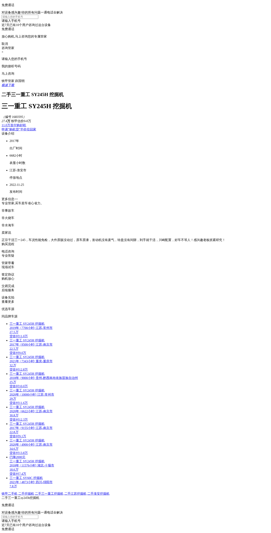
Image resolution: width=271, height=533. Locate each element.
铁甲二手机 (9, 493)
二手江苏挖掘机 (75, 493)
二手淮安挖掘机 (98, 493)
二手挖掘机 (26, 493)
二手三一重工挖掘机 (49, 493)
